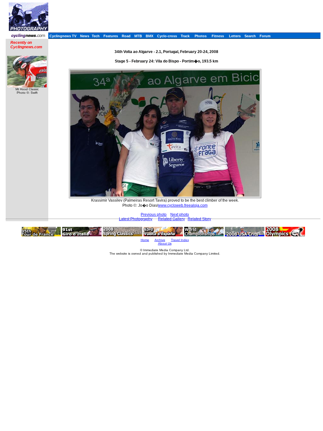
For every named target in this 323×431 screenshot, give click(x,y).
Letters (235, 36)
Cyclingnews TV (63, 36)
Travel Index (180, 240)
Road (126, 36)
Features (110, 36)
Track (185, 36)
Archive (160, 240)
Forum (265, 36)
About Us (165, 243)
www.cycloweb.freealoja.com (183, 205)
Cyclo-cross (167, 36)
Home (145, 240)
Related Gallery (171, 219)
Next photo (179, 214)
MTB (138, 36)
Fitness (218, 36)
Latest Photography (135, 219)
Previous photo (154, 214)
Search (250, 36)
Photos (201, 36)
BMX (149, 36)
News (84, 36)
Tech (96, 36)
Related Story (199, 219)
